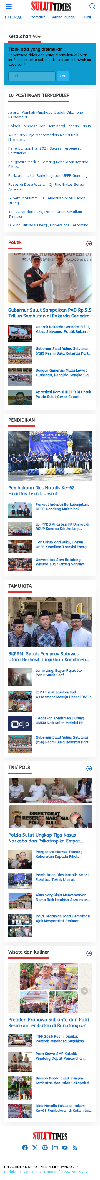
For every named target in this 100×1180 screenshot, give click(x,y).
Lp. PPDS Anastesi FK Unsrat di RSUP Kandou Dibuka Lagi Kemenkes (62, 527)
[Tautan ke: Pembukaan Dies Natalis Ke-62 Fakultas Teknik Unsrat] (50, 456)
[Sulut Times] (51, 6)
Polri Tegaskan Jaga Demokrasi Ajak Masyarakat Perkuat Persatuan (63, 919)
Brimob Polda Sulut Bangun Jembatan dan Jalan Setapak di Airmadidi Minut (63, 1081)
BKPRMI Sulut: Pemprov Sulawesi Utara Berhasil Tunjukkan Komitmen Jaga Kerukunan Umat (47, 657)
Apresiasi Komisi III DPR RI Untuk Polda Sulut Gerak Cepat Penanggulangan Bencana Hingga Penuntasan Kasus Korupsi (63, 394)
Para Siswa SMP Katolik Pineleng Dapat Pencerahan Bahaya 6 (60, 1056)
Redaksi (11, 1172)
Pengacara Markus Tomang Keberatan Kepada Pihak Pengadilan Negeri (59, 854)
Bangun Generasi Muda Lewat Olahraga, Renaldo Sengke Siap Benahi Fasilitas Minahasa (63, 373)
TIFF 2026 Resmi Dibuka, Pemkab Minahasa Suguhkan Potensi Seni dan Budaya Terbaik (60, 1039)
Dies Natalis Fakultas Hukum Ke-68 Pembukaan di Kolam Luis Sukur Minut (63, 1108)
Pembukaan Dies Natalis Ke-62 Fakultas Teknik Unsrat (41, 490)
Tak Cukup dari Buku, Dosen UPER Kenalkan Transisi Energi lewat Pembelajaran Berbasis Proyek (62, 544)
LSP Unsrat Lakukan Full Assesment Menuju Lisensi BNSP (63, 694)
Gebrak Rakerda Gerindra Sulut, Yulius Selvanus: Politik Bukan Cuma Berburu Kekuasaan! (63, 329)
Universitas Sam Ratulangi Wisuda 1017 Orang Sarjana (60, 562)
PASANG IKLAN (74, 1172)
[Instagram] (55, 1148)
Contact (31, 1172)
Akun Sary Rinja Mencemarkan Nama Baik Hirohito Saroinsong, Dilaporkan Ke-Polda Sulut (63, 897)
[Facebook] (25, 1148)
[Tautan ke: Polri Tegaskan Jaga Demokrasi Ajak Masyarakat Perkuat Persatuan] (20, 926)
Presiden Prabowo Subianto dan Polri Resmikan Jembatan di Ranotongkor (48, 1022)
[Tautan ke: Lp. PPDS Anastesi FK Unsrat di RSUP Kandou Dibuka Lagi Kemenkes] (20, 529)
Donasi (50, 1172)
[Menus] (8, 6)
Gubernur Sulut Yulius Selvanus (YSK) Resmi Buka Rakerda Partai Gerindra (64, 351)
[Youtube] (65, 1148)
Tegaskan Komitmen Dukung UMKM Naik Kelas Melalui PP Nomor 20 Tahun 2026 (60, 720)
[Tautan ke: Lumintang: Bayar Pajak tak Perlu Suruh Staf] (20, 677)
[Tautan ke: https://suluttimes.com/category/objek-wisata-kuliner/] (89, 953)
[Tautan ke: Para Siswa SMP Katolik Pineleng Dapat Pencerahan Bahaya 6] (20, 1061)
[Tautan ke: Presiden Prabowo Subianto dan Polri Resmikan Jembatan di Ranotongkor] (50, 988)
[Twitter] (35, 1148)
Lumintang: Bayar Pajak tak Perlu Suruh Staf (59, 672)
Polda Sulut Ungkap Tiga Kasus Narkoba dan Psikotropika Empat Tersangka (44, 838)
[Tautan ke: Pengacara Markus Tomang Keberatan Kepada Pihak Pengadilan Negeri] (20, 859)
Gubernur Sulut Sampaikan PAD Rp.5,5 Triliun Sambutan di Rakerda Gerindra (50, 313)
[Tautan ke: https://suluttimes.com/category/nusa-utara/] (89, 243)
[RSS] (75, 1148)
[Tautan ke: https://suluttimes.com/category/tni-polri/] (89, 768)
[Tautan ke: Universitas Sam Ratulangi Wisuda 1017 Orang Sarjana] (20, 564)
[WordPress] (45, 1148)
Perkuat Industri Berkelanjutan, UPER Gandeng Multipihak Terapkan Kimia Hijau (62, 507)
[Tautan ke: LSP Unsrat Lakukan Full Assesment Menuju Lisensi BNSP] (20, 701)
